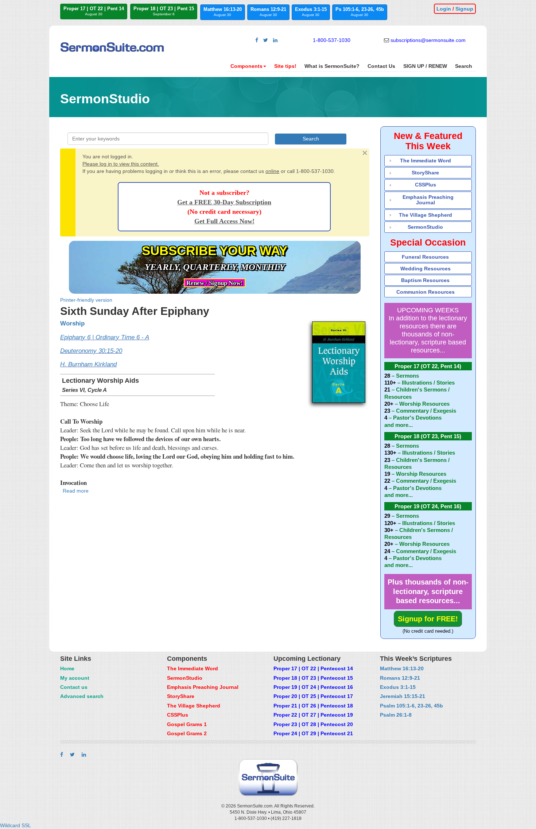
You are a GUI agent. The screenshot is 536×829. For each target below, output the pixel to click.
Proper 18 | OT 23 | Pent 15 (163, 11)
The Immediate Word (425, 160)
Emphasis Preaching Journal (428, 199)
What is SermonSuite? (332, 66)
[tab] (428, 160)
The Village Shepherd (425, 215)
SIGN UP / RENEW (425, 66)
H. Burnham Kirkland (88, 364)
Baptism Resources (425, 280)
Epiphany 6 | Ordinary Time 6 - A (104, 337)
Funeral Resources (425, 257)
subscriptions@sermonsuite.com (428, 40)
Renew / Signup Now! (214, 282)
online (272, 171)
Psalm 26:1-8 (396, 715)
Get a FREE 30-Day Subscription (224, 202)
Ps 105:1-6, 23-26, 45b (359, 12)
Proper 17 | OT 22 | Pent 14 (93, 11)
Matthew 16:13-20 (222, 12)
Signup (464, 9)
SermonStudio (425, 227)
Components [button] (246, 66)
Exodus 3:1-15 (311, 12)
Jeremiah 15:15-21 (402, 696)
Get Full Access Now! (224, 221)
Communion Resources (425, 292)
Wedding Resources (425, 268)
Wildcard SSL (15, 825)
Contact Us (381, 66)
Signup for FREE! (428, 619)
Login (443, 9)
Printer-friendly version (86, 300)
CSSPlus (425, 185)
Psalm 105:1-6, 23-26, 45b (411, 706)
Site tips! (285, 66)
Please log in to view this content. (120, 164)
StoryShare (425, 173)
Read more (76, 491)
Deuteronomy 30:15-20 (91, 350)
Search (463, 66)
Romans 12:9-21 (268, 12)
